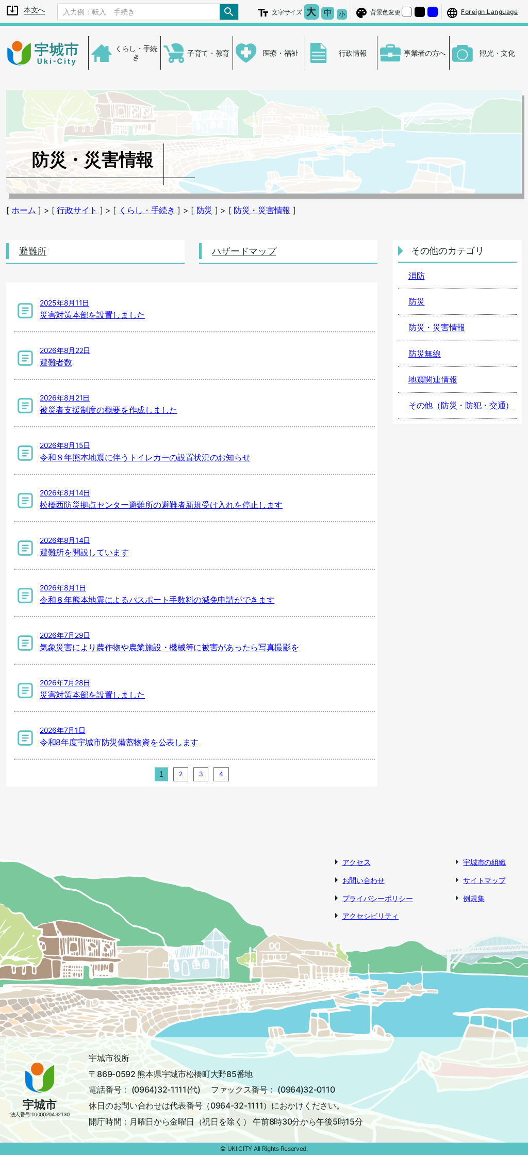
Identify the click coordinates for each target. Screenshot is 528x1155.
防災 (204, 210)
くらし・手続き (147, 210)
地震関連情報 (432, 379)
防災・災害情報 (262, 210)
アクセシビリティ (370, 915)
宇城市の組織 (484, 862)
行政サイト (77, 210)
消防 (416, 275)
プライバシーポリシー (377, 898)
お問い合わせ (363, 880)
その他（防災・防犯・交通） (461, 405)
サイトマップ (484, 880)
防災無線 (424, 353)
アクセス (356, 862)
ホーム (23, 210)
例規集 (473, 898)
